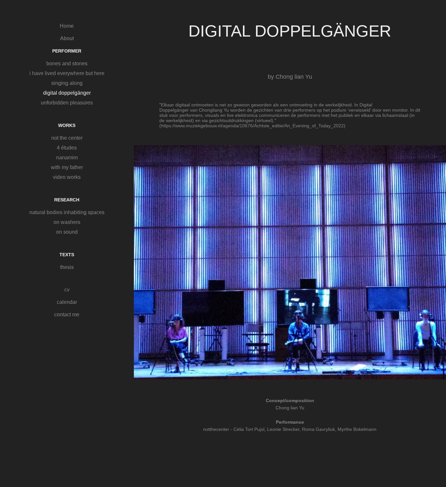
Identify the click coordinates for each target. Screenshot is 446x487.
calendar (67, 302)
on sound (67, 232)
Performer (66, 51)
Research (66, 199)
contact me (66, 314)
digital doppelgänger (67, 93)
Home (67, 26)
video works (67, 177)
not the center (67, 138)
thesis (67, 267)
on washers (67, 222)
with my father (67, 167)
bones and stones (67, 63)
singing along (67, 83)
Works (66, 125)
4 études (67, 147)
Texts (66, 254)
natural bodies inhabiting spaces (66, 212)
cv (67, 289)
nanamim (67, 157)
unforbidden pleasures (67, 102)
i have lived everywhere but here (66, 73)
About (67, 38)
